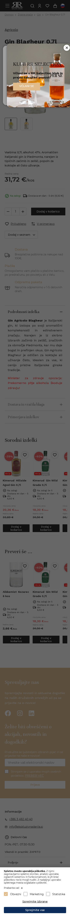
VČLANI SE (26, 86)
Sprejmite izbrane (35, 901)
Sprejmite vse (35, 910)
